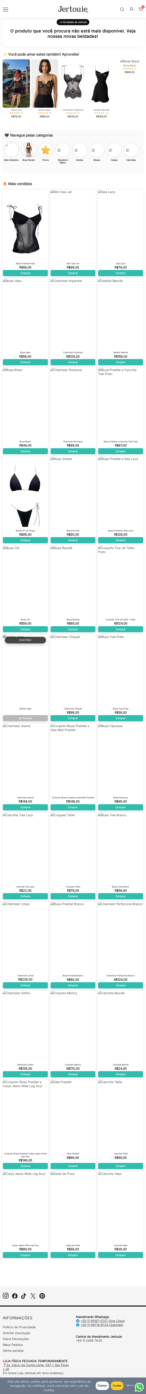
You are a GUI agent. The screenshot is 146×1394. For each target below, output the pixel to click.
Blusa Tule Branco (120, 886)
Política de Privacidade (19, 1327)
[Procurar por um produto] (122, 9)
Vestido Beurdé (120, 352)
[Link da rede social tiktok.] (24, 1298)
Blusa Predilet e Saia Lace (120, 530)
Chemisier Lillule (25, 975)
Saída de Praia (73, 1245)
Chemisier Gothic (25, 1064)
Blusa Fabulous (120, 797)
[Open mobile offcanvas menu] (5, 9)
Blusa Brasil (25, 441)
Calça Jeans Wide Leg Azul (25, 1245)
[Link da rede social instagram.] (6, 1298)
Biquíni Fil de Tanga (25, 530)
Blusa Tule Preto (121, 708)
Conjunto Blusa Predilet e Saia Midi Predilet (73, 797)
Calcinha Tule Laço (25, 886)
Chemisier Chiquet (73, 708)
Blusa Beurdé (73, 619)
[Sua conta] (131, 9)
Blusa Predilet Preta (25, 263)
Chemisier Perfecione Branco (120, 975)
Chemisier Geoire (25, 797)
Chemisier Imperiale (73, 352)
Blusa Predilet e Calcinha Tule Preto (121, 441)
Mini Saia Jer (73, 263)
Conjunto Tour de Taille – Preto (121, 619)
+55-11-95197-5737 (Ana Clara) (103, 1321)
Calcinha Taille (121, 1153)
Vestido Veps (25, 708)
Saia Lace (120, 263)
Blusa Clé (25, 619)
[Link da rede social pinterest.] (42, 1298)
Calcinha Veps (121, 1245)
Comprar (25, 273)
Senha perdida (13, 1350)
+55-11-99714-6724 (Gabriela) (102, 1325)
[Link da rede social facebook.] (15, 1298)
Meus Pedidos (13, 1345)
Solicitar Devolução (16, 1333)
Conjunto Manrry (73, 1064)
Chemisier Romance (73, 441)
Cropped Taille (73, 886)
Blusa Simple (73, 530)
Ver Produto (25, 718)
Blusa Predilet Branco (73, 975)
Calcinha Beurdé (121, 1064)
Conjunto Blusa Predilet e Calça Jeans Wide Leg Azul (25, 1155)
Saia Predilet (73, 1153)
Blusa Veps (25, 352)
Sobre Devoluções (16, 1339)
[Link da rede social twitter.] (33, 1298)
